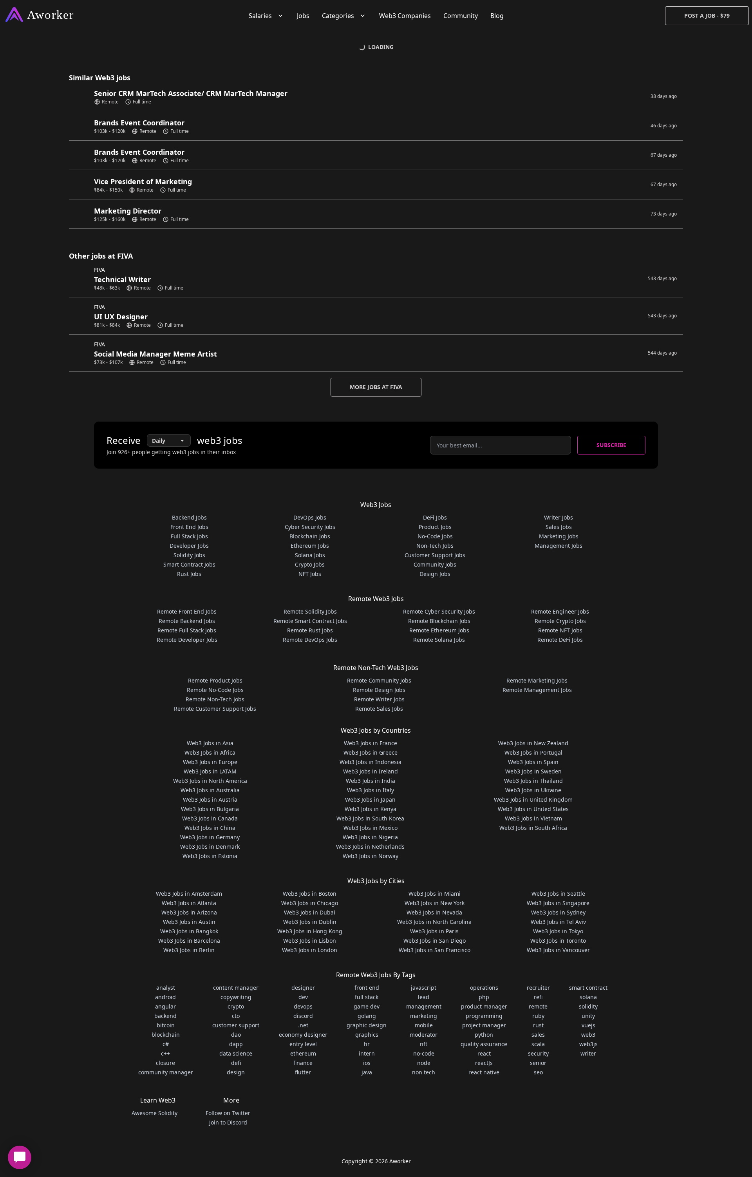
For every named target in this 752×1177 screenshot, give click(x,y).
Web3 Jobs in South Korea (370, 818)
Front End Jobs (189, 527)
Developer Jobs (189, 545)
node (423, 1063)
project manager (484, 1025)
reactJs (484, 1063)
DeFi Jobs (435, 517)
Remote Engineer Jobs (560, 611)
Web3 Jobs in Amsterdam (189, 893)
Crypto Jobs (310, 564)
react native (483, 1072)
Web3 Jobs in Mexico (370, 827)
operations (484, 987)
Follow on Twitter (228, 1113)
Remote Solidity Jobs (310, 611)
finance (303, 1063)
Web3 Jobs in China (209, 827)
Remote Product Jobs (215, 680)
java (367, 1072)
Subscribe (611, 445)
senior (538, 1063)
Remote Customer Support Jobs (215, 708)
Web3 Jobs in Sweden (533, 771)
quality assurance (484, 1044)
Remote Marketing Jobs (537, 680)
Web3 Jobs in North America (210, 780)
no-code (423, 1053)
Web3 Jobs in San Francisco (434, 950)
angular (165, 1006)
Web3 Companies (405, 15)
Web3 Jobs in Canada (210, 818)
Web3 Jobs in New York (435, 903)
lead (423, 997)
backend (165, 1015)
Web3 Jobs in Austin (189, 921)
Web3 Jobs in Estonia (210, 856)
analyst (165, 987)
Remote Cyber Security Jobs (439, 611)
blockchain (166, 1034)
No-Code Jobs (435, 536)
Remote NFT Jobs (560, 630)
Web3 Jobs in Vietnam (533, 818)
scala (538, 1044)
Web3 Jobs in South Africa (533, 827)
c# (166, 1044)
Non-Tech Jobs (435, 545)
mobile (424, 1025)
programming (484, 1015)
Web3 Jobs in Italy (370, 790)
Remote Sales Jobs (379, 708)
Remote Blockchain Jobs (439, 621)
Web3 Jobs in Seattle (558, 893)
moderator (423, 1034)
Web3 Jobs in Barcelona (189, 940)
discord (303, 1015)
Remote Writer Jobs (379, 699)
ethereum (303, 1053)
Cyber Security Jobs (310, 527)
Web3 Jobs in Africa (209, 752)
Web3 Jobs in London (309, 950)
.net (303, 1025)
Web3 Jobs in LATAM (210, 771)
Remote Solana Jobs (439, 639)
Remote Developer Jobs (187, 639)
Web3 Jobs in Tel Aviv (558, 921)
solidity (588, 1006)
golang (367, 1015)
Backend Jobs (189, 517)
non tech (423, 1072)
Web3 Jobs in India (370, 780)
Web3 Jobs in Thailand (533, 780)
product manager (484, 1006)
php (484, 997)
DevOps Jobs (309, 517)
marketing (423, 1015)
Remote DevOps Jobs (310, 639)
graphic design (367, 1025)
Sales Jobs (559, 527)
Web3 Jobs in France (370, 743)
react (484, 1053)
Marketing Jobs (558, 536)
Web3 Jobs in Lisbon (309, 940)
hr (367, 1044)
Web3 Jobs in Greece (370, 752)
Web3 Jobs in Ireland (370, 771)
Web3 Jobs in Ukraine (533, 790)
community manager (165, 1072)
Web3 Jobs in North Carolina (434, 921)
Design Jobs (434, 574)
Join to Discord (228, 1122)
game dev (367, 1006)
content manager (235, 987)
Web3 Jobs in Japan (370, 799)
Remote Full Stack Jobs (186, 630)
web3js (588, 1044)
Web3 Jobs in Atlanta (189, 903)
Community (460, 15)
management (423, 1006)
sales (538, 1034)
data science (235, 1053)
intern (367, 1053)
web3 (588, 1034)
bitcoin (166, 1025)
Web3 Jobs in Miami (435, 893)
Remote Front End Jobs (187, 611)
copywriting (236, 997)
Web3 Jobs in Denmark (210, 846)
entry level (303, 1044)
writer (588, 1053)
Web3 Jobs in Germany (210, 837)
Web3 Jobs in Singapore (558, 903)
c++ (165, 1053)
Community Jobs (435, 564)
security (538, 1053)
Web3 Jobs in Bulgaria (210, 809)
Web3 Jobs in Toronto (558, 940)
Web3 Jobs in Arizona (189, 912)
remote (538, 1006)
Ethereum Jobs (310, 545)
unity (588, 1015)
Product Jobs (435, 527)
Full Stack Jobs (189, 536)
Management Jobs (558, 545)
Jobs (303, 15)
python (484, 1034)
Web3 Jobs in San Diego (434, 940)
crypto (236, 1006)
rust (538, 1025)
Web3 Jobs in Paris (434, 931)
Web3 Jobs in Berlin (189, 950)
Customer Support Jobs (435, 555)
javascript (423, 987)
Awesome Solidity (154, 1113)
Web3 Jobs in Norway (370, 856)
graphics (366, 1034)
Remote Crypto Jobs (560, 621)
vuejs (588, 1025)
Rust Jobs (189, 574)
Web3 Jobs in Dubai (309, 912)
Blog (497, 15)
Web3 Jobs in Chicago (309, 903)
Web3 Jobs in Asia (210, 743)
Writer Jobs (558, 517)
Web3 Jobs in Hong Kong (309, 931)
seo (538, 1072)
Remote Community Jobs (379, 680)
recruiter (538, 987)
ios (367, 1063)
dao (236, 1034)
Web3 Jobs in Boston (309, 893)
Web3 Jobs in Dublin (309, 921)
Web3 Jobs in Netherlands (370, 846)
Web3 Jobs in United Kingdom (533, 799)
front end (366, 987)
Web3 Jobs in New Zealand (533, 743)
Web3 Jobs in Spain (533, 762)
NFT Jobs (309, 574)
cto (236, 1015)
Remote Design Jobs (379, 690)
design (236, 1072)
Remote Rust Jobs (310, 630)
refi (538, 997)
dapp (236, 1044)
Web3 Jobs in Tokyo (558, 931)
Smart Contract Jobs (189, 564)
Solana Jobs (310, 555)
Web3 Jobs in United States (533, 809)
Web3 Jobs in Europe (210, 762)
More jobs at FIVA (376, 387)
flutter (303, 1072)
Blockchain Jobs (309, 536)
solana (588, 997)
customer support (235, 1025)
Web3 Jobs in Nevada (434, 912)
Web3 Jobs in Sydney (558, 912)
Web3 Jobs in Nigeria (370, 837)
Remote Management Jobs (537, 690)
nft (423, 1044)
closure (165, 1063)
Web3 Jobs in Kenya (370, 809)
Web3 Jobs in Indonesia (370, 762)
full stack (366, 997)
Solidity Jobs (189, 555)
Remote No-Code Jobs (215, 690)
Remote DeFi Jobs (560, 639)
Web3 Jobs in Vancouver (558, 950)
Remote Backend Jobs (187, 621)
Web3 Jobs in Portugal (533, 752)
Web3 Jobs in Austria (210, 799)
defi (236, 1063)
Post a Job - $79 (707, 15)
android (165, 997)
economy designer (303, 1034)
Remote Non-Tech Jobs (215, 699)
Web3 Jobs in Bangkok (189, 931)
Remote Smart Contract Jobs (310, 621)
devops (303, 1006)
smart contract (588, 987)
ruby (538, 1015)
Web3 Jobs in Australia (210, 790)
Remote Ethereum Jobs (439, 630)
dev (303, 997)
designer (303, 987)
